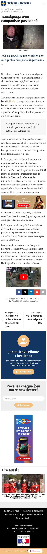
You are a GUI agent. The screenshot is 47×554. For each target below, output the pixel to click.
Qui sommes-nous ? (11, 511)
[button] (19, 292)
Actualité (15, 301)
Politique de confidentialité (29, 514)
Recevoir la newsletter (33, 511)
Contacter (9, 514)
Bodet (13, 101)
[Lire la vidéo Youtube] (23, 277)
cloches (26, 301)
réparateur (34, 301)
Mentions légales (23, 518)
